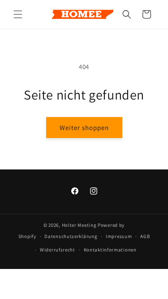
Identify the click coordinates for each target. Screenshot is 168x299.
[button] (18, 14)
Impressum (119, 236)
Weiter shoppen (84, 127)
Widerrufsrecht (57, 250)
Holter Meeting (79, 225)
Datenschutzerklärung (70, 236)
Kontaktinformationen (110, 250)
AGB (145, 236)
